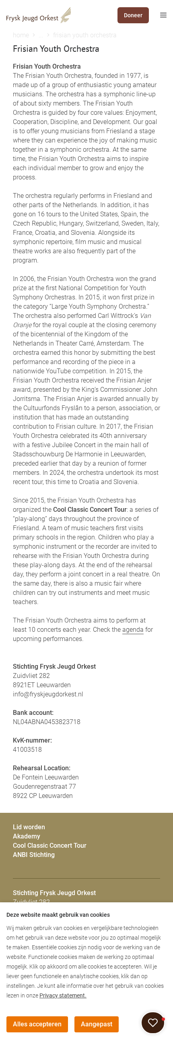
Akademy (26, 836)
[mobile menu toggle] (158, 15)
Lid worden (29, 827)
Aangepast (96, 1024)
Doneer (133, 15)
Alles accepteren (37, 1024)
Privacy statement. (62, 995)
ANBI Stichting (34, 855)
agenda (133, 629)
